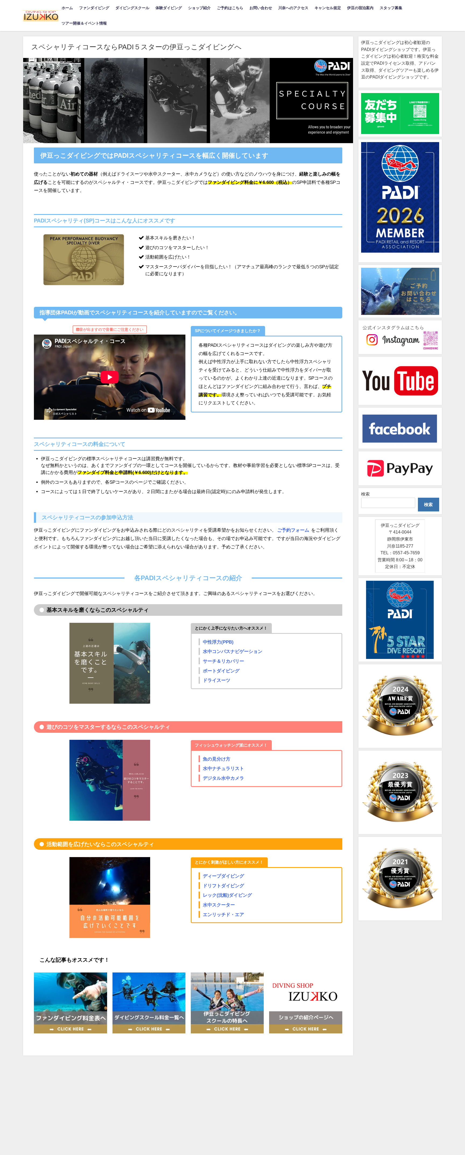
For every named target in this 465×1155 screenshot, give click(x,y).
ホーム (67, 8)
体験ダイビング (169, 8)
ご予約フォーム (293, 530)
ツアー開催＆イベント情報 (84, 23)
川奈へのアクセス (293, 8)
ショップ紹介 (199, 8)
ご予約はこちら (230, 8)
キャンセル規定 (328, 8)
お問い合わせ (260, 8)
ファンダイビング (94, 8)
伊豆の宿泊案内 (360, 8)
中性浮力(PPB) (218, 642)
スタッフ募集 (391, 8)
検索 (365, 494)
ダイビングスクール (132, 8)
